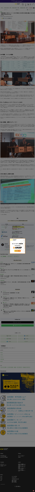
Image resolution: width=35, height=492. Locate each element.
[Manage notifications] (33, 490)
